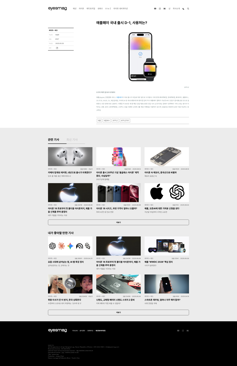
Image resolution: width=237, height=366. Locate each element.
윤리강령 (82, 331)
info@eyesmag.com (112, 347)
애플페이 (119, 97)
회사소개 (176, 8)
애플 (99, 121)
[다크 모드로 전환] (183, 9)
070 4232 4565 (99, 347)
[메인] (57, 8)
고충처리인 (90, 331)
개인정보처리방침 (100, 331)
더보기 (118, 222)
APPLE (115, 121)
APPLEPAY (125, 121)
